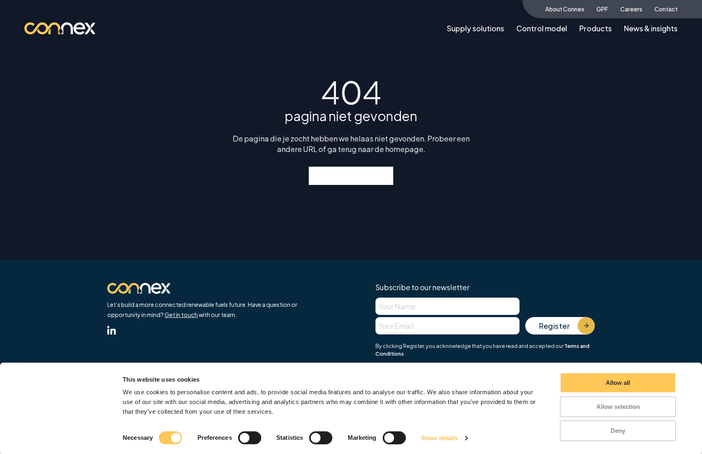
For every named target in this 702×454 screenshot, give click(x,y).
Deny (618, 430)
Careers (631, 9)
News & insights (651, 28)
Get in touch (181, 314)
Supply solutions (475, 28)
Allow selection (618, 406)
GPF (602, 9)
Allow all (618, 382)
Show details (439, 437)
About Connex (564, 9)
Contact (666, 9)
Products (595, 28)
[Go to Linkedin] (111, 331)
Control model (541, 28)
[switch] (249, 437)
